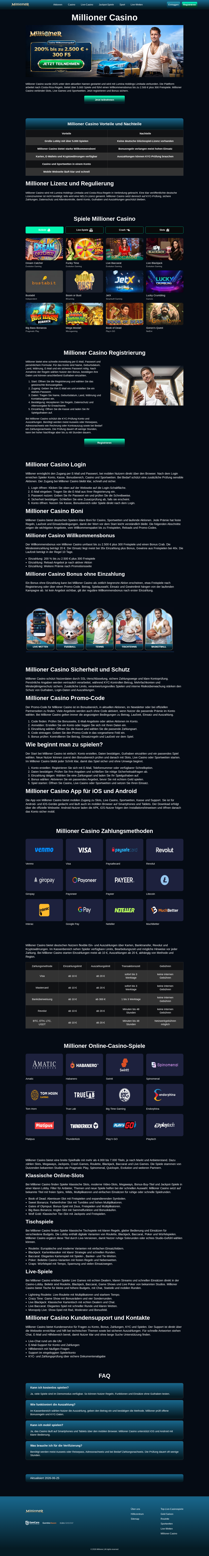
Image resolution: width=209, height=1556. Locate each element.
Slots (162, 230)
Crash (122, 230)
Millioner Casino (169, 1533)
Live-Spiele (82, 230)
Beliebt (42, 230)
